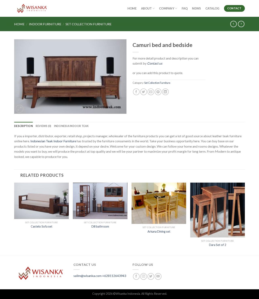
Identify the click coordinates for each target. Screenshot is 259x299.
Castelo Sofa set (41, 226)
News (196, 8)
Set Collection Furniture (88, 24)
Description (23, 126)
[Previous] (14, 218)
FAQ (185, 8)
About (146, 8)
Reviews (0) (43, 126)
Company (166, 8)
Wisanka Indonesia (128, 293)
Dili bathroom (100, 226)
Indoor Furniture (45, 24)
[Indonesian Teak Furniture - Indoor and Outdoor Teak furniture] (32, 8)
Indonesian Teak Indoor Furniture (53, 141)
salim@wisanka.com (87, 276)
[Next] (245, 218)
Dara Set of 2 (217, 245)
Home (132, 8)
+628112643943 (114, 276)
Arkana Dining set (159, 231)
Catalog (212, 8)
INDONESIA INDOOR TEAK (71, 126)
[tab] (23, 126)
